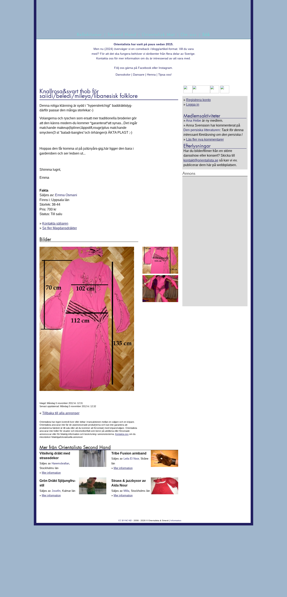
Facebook (144, 67)
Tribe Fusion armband (128, 453)
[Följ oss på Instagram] (224, 92)
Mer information (51, 472)
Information (175, 520)
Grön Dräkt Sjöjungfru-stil (57, 483)
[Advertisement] (214, 241)
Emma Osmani (66, 195)
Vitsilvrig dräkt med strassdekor (54, 456)
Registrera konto (198, 100)
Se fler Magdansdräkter (59, 228)
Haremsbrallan (60, 463)
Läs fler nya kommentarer (205, 139)
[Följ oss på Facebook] (187, 92)
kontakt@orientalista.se (200, 160)
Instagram (165, 67)
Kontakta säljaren (55, 223)
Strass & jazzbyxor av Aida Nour (128, 483)
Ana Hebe (193, 120)
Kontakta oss (104, 58)
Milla (126, 490)
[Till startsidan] (139, 20)
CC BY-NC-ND (125, 520)
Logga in (192, 104)
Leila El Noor (131, 458)
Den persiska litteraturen (201, 130)
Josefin (56, 490)
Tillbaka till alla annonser (60, 413)
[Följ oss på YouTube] (201, 92)
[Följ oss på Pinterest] (214, 92)
